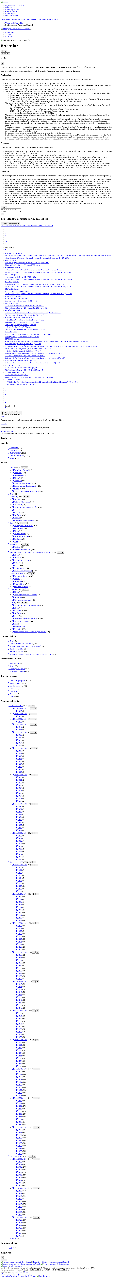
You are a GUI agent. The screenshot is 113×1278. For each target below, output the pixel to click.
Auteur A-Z (28, 226)
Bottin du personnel (12, 9)
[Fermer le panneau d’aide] (2, 63)
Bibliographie (10, 32)
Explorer (6, 53)
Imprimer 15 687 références (12, 412)
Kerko (26, 1272)
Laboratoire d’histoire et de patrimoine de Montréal (40, 19)
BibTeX (4, 424)
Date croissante (18, 226)
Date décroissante (7, 226)
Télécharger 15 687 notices (12, 414)
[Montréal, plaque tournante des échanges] (16, 1262)
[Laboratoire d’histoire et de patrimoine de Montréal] (50, 1262)
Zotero (19, 1272)
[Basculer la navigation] (31, 29)
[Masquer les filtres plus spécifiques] (26, 467)
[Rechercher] (2, 214)
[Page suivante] (5, 243)
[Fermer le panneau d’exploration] (2, 1257)
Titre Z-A (49, 226)
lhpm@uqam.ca (44, 1276)
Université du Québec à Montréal (16, 1274)
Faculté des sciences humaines (11, 19)
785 (6, 241)
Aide (4, 51)
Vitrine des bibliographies (14, 23)
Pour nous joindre (11, 15)
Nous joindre (9, 36)
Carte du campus (11, 11)
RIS (2, 416)
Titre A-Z (43, 226)
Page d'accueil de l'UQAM (14, 6)
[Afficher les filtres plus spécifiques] (22, 467)
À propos (8, 34)
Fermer (4, 207)
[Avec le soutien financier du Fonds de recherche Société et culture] (55, 1264)
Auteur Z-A (36, 226)
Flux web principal (9, 431)
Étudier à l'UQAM (11, 8)
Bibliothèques (10, 13)
